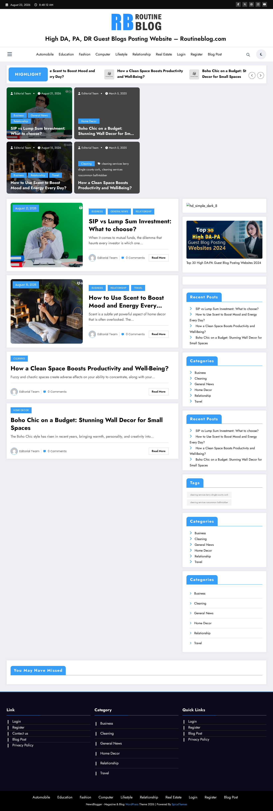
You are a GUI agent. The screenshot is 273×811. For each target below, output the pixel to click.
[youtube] (264, 4)
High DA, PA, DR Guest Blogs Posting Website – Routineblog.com (135, 38)
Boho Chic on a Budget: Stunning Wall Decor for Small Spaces (227, 73)
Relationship (142, 54)
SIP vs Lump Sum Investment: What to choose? (38, 131)
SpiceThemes (179, 804)
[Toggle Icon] (10, 55)
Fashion (84, 54)
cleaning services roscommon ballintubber (209, 502)
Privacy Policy (22, 745)
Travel (55, 175)
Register (197, 54)
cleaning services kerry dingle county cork (209, 494)
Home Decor (89, 121)
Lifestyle (121, 54)
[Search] (248, 55)
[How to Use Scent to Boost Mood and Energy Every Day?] (39, 167)
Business (19, 115)
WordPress (131, 804)
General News (39, 115)
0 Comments (135, 258)
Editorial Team (22, 93)
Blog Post (215, 54)
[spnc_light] (261, 54)
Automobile (45, 54)
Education (66, 54)
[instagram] (258, 4)
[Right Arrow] (260, 75)
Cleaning (86, 164)
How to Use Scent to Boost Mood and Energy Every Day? (57, 73)
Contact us (20, 733)
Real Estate (164, 54)
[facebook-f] (238, 4)
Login (181, 54)
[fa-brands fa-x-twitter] (244, 4)
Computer (103, 54)
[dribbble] (251, 4)
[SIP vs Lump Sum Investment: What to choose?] (47, 234)
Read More (158, 258)
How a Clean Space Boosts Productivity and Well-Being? (143, 73)
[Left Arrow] (252, 75)
